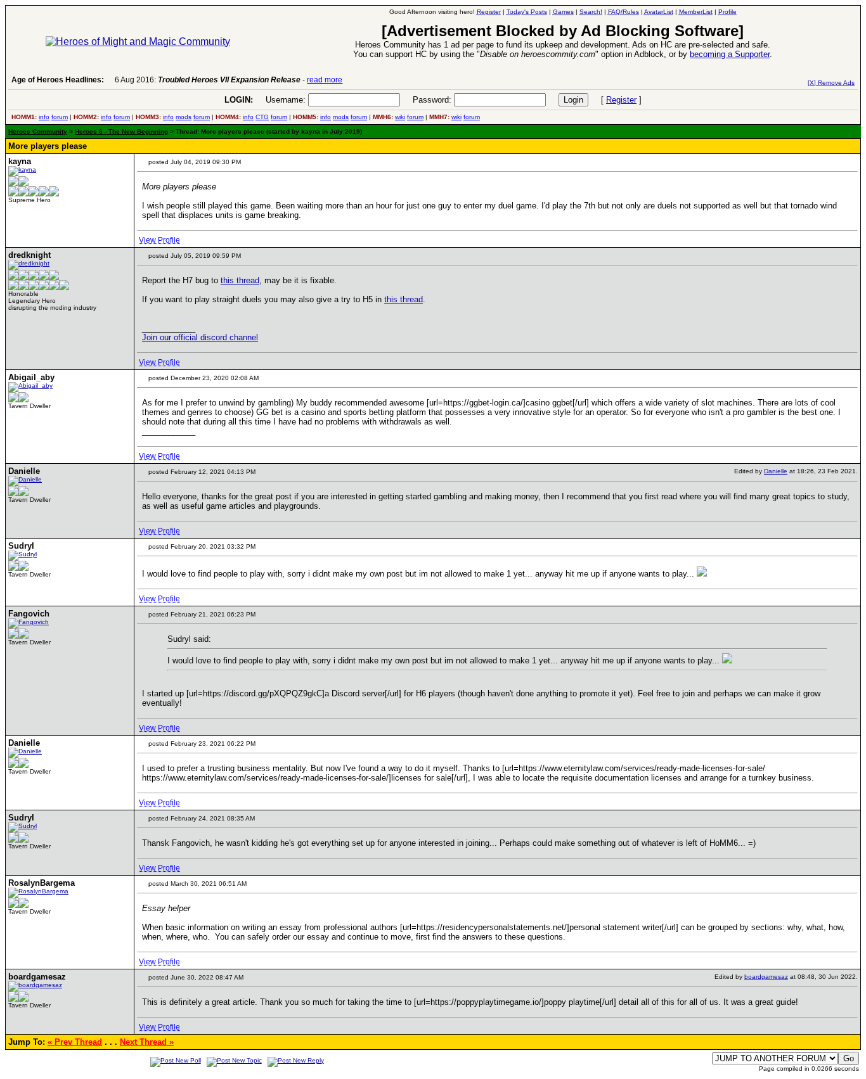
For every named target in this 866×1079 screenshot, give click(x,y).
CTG (262, 116)
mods (183, 116)
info (44, 116)
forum (59, 116)
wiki (400, 116)
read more (324, 79)
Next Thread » (147, 1042)
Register (621, 100)
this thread (240, 280)
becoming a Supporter (730, 54)
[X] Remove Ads (831, 82)
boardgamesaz (766, 976)
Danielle (775, 471)
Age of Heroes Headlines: (57, 79)
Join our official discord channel (200, 337)
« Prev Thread (75, 1042)
